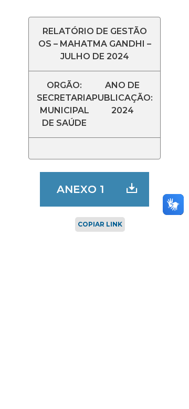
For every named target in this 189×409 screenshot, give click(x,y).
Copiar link (100, 224)
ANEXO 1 (80, 189)
